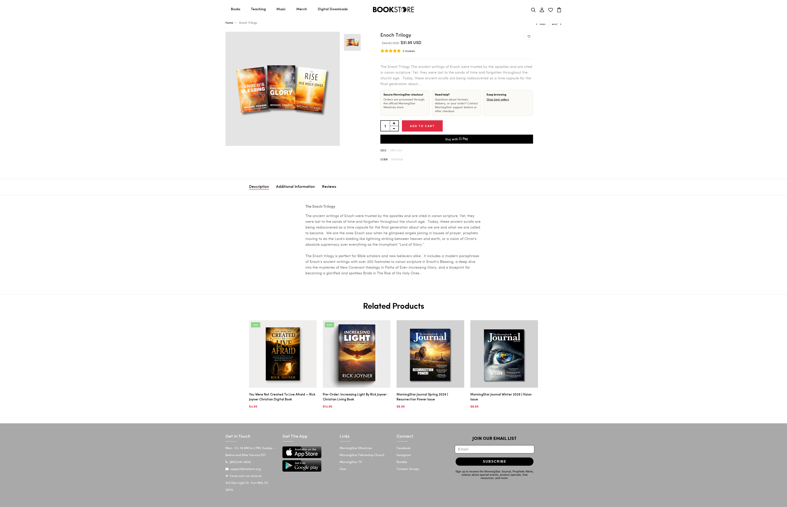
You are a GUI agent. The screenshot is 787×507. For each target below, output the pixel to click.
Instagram (404, 455)
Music (281, 9)
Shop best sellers (498, 99)
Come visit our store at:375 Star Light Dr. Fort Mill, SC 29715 (246, 483)
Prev (543, 24)
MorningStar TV (351, 462)
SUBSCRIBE (494, 461)
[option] (282, 89)
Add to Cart (422, 126)
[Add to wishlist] (529, 36)
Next (555, 24)
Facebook (404, 448)
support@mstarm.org (245, 469)
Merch (301, 9)
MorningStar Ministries (356, 448)
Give (343, 469)
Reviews (329, 187)
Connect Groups (408, 469)
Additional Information (295, 187)
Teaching (258, 9)
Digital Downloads (333, 9)
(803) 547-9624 (240, 462)
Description (259, 187)
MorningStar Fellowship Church (362, 455)
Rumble (402, 462)
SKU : (384, 150)
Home (229, 23)
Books (235, 9)
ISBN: (384, 159)
